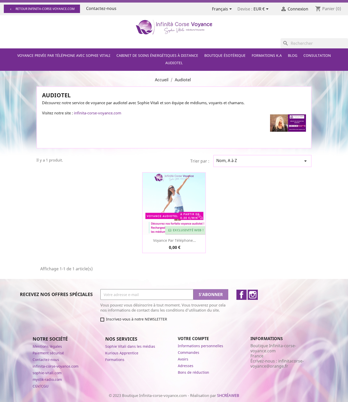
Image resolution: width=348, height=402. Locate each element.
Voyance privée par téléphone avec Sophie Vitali (63, 55)
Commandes (188, 352)
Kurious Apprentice (121, 353)
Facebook (241, 295)
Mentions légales (47, 346)
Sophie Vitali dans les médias (130, 346)
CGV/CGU (40, 386)
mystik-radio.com (47, 379)
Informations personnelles (200, 345)
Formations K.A (267, 55)
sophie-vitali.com (47, 372)
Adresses (185, 365)
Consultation (317, 55)
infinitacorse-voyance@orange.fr (277, 363)
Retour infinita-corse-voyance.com (42, 9)
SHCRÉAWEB (228, 395)
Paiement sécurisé (48, 353)
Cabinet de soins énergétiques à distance (157, 55)
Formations (114, 359)
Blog (292, 55)
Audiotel (174, 62)
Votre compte (193, 338)
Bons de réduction (193, 372)
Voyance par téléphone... (174, 240)
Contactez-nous (101, 8)
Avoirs (183, 359)
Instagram (253, 295)
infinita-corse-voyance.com (97, 112)
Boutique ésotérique (225, 55)
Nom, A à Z (262, 161)
